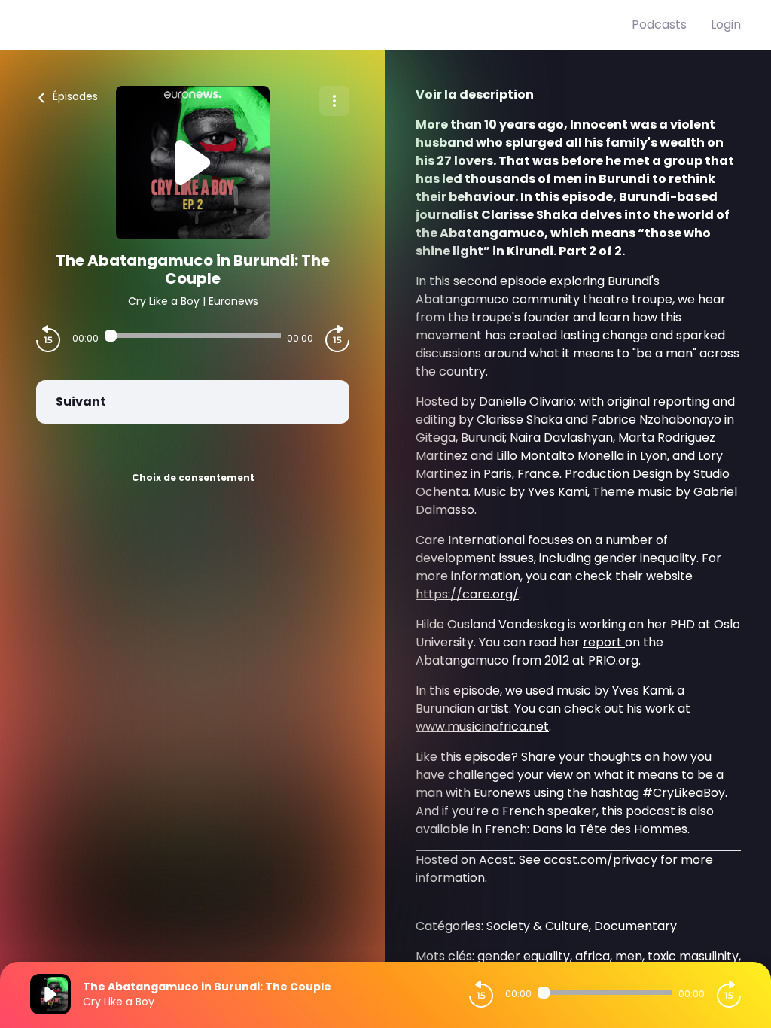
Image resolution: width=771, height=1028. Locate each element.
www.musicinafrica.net (482, 726)
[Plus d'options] (334, 101)
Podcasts (659, 24)
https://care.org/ (467, 594)
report (604, 642)
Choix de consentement (193, 477)
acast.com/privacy (600, 859)
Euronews (233, 301)
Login (726, 24)
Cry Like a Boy (164, 301)
